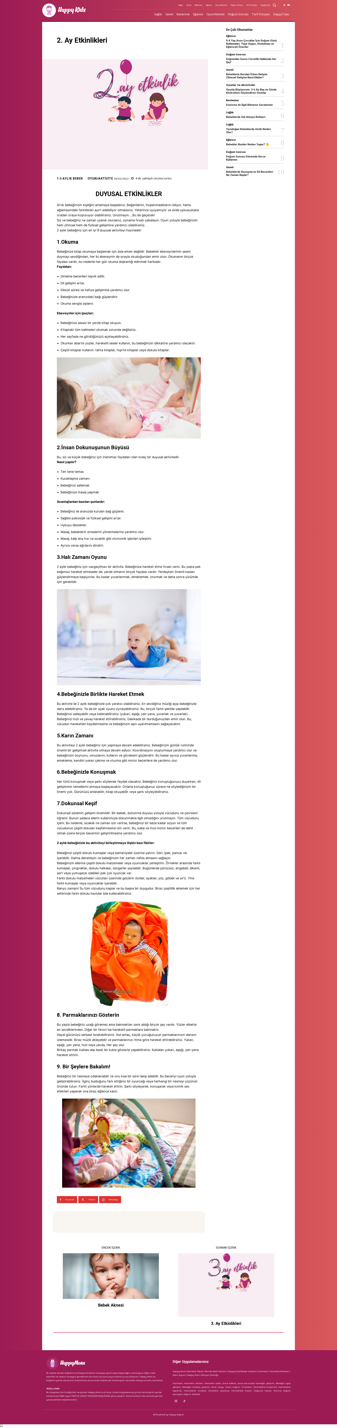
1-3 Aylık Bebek (70, 178)
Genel (229, 69)
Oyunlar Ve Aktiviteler (240, 85)
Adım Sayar (179, 1375)
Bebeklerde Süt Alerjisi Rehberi (245, 117)
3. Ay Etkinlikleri (226, 1323)
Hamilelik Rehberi (279, 1371)
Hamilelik (263, 1371)
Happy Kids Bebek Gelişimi (242, 1371)
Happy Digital (176, 1414)
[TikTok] (184, 1401)
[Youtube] (288, 5)
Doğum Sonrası (236, 54)
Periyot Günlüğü (209, 1375)
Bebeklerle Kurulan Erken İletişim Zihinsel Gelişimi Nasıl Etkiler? (246, 76)
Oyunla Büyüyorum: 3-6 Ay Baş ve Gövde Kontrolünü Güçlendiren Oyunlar (251, 91)
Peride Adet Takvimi (215, 1371)
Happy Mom (193, 1375)
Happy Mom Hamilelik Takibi (188, 1371)
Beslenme (232, 100)
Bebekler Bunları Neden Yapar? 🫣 (247, 144)
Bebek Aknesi (111, 1305)
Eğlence (231, 36)
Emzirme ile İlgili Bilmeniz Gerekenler (249, 104)
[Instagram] (284, 5)
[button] (274, 5)
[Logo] (75, 10)
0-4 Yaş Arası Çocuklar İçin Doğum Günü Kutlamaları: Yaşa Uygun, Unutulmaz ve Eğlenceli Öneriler (251, 43)
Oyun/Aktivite (100, 178)
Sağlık (230, 112)
